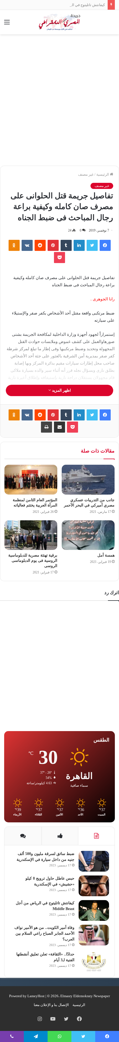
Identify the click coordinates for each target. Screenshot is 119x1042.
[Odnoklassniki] (14, 245)
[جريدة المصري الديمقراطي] (59, 22)
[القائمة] (7, 24)
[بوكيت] (59, 257)
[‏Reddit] (40, 245)
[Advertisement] (59, 102)
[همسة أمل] (88, 535)
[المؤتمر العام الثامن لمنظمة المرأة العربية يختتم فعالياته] (30, 480)
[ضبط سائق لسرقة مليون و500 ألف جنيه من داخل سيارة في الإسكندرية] (94, 861)
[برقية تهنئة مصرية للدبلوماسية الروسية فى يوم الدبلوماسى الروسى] (30, 535)
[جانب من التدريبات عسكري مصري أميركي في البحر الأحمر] (88, 480)
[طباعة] (46, 427)
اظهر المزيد (61, 390)
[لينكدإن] (79, 245)
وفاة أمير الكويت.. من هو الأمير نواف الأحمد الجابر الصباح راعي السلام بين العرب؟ (44, 933)
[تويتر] (92, 245)
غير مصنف (86, 174)
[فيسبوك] (105, 245)
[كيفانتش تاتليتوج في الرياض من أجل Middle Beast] (94, 910)
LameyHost (36, 996)
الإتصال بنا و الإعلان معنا (51, 1005)
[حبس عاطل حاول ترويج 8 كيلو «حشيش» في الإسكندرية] (94, 885)
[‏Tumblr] (66, 245)
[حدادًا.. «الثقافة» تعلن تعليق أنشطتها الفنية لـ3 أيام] (94, 961)
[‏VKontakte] (27, 245)
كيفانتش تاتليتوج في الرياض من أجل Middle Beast (67, 5)
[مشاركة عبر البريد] (59, 427)
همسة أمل (106, 555)
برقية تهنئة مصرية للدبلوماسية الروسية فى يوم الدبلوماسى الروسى (32, 560)
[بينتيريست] (53, 245)
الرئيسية (103, 174)
